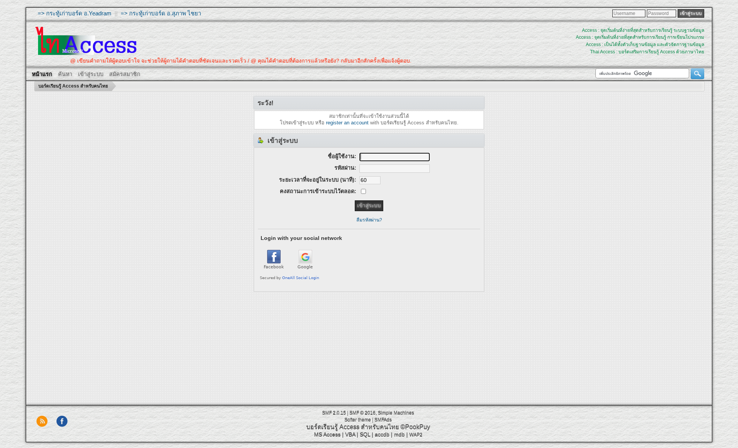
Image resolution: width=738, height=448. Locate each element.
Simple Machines (396, 412)
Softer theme (357, 419)
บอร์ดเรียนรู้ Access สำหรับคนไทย (352, 426)
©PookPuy (415, 426)
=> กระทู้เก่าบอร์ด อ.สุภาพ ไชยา (161, 13)
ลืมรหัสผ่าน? (369, 220)
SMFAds (383, 419)
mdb (399, 434)
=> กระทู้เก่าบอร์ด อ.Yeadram (74, 13)
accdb (382, 434)
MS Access (327, 434)
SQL (365, 434)
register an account (347, 123)
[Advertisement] (369, 345)
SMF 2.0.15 (334, 412)
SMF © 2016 (362, 412)
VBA (350, 434)
